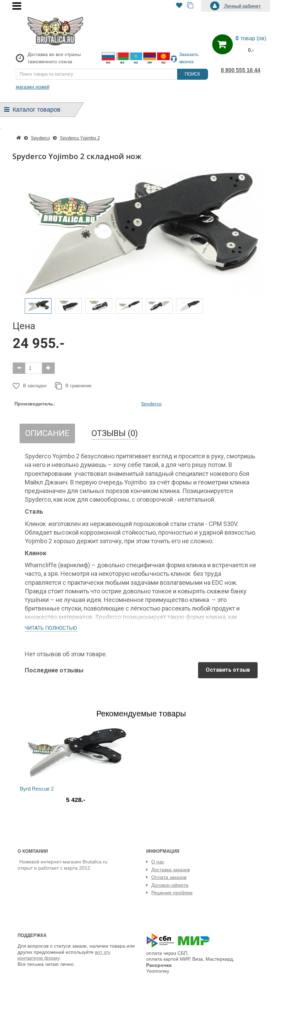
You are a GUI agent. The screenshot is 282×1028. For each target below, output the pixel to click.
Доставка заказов (170, 869)
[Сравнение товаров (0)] (190, 6)
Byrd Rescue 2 (37, 789)
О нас (157, 861)
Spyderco (151, 403)
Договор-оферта (169, 885)
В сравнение (78, 385)
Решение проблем (172, 892)
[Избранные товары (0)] (179, 6)
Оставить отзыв (228, 670)
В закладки (34, 385)
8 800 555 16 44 (240, 70)
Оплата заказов (168, 877)
